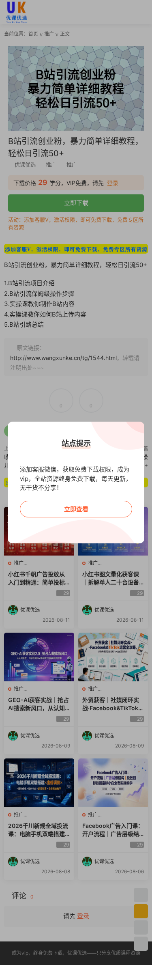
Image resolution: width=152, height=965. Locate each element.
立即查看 (76, 509)
